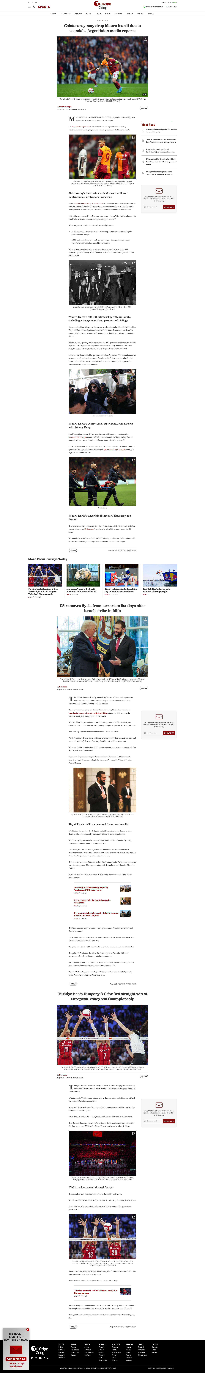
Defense (61, 1349)
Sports (106, 20)
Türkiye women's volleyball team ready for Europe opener (95, 1291)
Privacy (93, 1368)
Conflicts (87, 1355)
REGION (98, 13)
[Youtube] (40, 1358)
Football (141, 1347)
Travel (114, 1355)
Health (114, 1349)
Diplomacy (62, 1352)
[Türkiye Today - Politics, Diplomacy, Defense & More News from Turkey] (102, 5)
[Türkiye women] (125, 1291)
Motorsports (142, 1355)
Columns (155, 1347)
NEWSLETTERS (172, 6)
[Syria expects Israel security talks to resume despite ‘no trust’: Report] (125, 913)
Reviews (129, 1360)
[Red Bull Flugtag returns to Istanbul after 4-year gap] (160, 575)
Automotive (103, 1360)
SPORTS (151, 13)
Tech (100, 1357)
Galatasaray (89, 528)
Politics (61, 1347)
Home (98, 20)
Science (115, 1360)
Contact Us (81, 1368)
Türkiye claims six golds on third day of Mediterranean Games (121, 590)
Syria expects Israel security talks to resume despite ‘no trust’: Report (96, 914)
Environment (116, 1352)
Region (76, 893)
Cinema (128, 1349)
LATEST (54, 13)
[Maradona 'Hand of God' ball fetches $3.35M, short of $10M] (83, 575)
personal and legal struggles (115, 449)
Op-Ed (154, 1349)
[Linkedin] (47, 1358)
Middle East (75, 1352)
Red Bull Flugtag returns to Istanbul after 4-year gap (156, 590)
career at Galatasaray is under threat (89, 203)
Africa (86, 1347)
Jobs (88, 1368)
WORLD (107, 13)
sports (44, 7)
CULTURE (140, 13)
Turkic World (75, 1349)
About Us (63, 1368)
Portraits (129, 1357)
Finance (101, 1349)
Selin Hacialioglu (65, 107)
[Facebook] (44, 1358)
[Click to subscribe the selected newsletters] (169, 207)
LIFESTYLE (129, 13)
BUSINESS (118, 13)
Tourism (101, 1355)
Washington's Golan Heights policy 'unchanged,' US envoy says (91, 888)
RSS (106, 1368)
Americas (87, 1349)
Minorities (62, 1357)
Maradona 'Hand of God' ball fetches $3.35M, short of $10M (81, 590)
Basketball (141, 1349)
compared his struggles (78, 437)
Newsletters (72, 1368)
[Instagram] (36, 1358)
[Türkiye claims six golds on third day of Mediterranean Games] (121, 575)
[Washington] (125, 888)
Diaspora (61, 1355)
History (128, 1347)
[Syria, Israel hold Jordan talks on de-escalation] (125, 901)
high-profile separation (81, 126)
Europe (73, 1347)
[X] (32, 1358)
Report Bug (112, 1368)
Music (128, 1352)
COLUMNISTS (65, 13)
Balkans (73, 1355)
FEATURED (78, 13)
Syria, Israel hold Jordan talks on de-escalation (92, 901)
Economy (102, 1347)
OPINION (155, 1344)
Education (115, 1347)
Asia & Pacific (89, 1352)
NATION (88, 13)
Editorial (154, 1352)
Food (114, 1357)
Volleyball (141, 1352)
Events (128, 1355)
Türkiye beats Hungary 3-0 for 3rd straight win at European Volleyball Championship (43, 591)
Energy (101, 1352)
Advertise (100, 1368)
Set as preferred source (154, 7)
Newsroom (63, 687)
